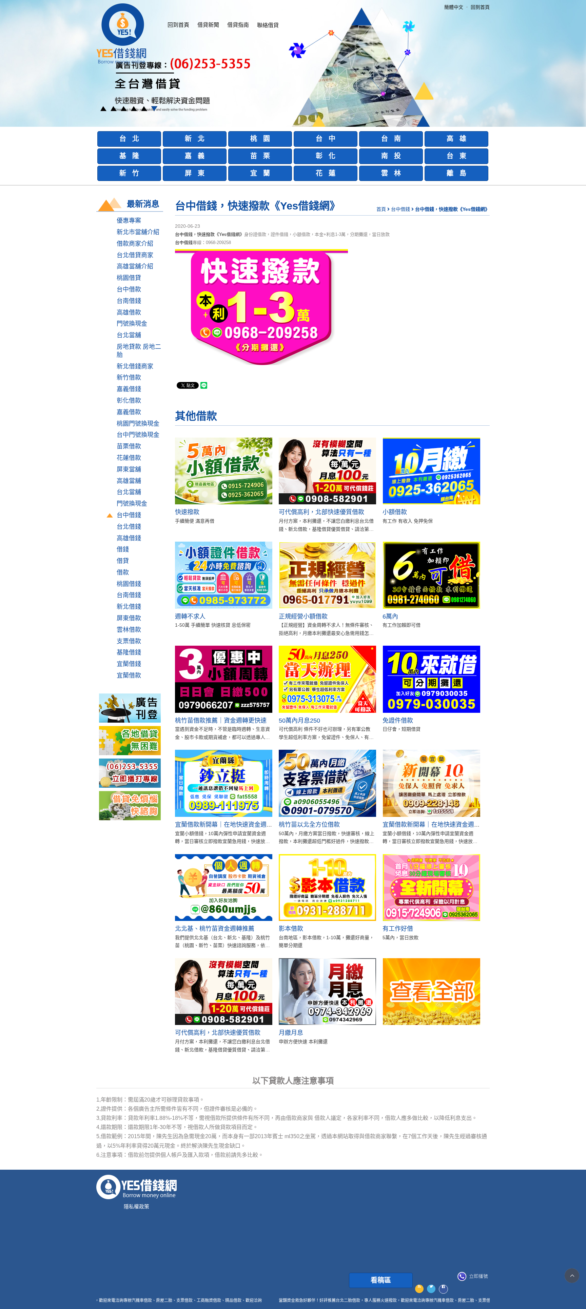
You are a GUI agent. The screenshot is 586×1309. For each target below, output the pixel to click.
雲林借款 (129, 629)
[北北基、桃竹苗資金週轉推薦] (224, 887)
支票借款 (129, 641)
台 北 (129, 138)
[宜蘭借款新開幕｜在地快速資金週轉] (224, 783)
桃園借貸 (129, 278)
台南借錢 (129, 301)
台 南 (391, 138)
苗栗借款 (129, 446)
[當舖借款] (130, 740)
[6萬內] (431, 575)
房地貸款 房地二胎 (139, 350)
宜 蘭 (260, 173)
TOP (572, 1275)
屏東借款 (129, 618)
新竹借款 (129, 377)
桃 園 (260, 138)
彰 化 (325, 156)
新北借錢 (129, 606)
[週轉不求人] (224, 575)
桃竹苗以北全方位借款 (309, 824)
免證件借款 (398, 720)
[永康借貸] (130, 773)
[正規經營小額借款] (327, 575)
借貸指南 (238, 25)
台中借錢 (129, 515)
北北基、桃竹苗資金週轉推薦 (214, 928)
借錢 (123, 549)
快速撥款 (187, 512)
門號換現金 (132, 323)
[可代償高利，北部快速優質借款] (327, 471)
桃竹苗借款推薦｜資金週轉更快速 (221, 720)
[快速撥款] (224, 471)
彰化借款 (129, 400)
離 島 (456, 173)
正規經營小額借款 (303, 616)
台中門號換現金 (138, 434)
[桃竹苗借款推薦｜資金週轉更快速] (224, 679)
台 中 (325, 138)
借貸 (123, 561)
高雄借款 (129, 312)
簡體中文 (453, 7)
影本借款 (291, 928)
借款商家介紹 (135, 243)
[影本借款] (327, 887)
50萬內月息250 (299, 720)
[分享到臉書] (443, 1289)
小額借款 (395, 512)
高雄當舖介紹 (135, 266)
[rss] (419, 1289)
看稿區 (381, 1280)
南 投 (391, 156)
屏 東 (194, 173)
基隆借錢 (129, 652)
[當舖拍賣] (130, 707)
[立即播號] (472, 1276)
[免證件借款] (431, 679)
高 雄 (456, 138)
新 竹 (129, 173)
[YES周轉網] (121, 33)
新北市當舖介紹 (138, 232)
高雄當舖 (129, 481)
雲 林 (391, 173)
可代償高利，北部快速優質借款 (321, 512)
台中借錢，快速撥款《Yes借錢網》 (209, 234)
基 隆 (129, 156)
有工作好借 (398, 928)
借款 (123, 572)
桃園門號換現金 (138, 423)
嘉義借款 (129, 412)
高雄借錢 (129, 538)
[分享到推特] (431, 1289)
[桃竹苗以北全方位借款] (327, 783)
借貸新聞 (208, 25)
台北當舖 (129, 335)
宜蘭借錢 (129, 664)
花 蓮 (325, 173)
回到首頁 (178, 25)
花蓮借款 (129, 458)
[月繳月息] (327, 991)
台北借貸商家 (135, 255)
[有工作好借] (431, 887)
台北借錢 (129, 526)
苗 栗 (260, 156)
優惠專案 (129, 220)
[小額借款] (431, 471)
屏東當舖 (129, 469)
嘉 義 (194, 156)
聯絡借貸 (268, 25)
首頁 (381, 209)
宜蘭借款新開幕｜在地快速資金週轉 (224, 824)
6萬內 (390, 616)
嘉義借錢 (129, 389)
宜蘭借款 (129, 675)
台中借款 (129, 289)
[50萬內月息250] (327, 679)
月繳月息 (291, 1032)
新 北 (194, 138)
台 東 (456, 156)
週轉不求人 (190, 616)
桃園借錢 (129, 584)
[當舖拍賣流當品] (130, 805)
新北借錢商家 (135, 366)
